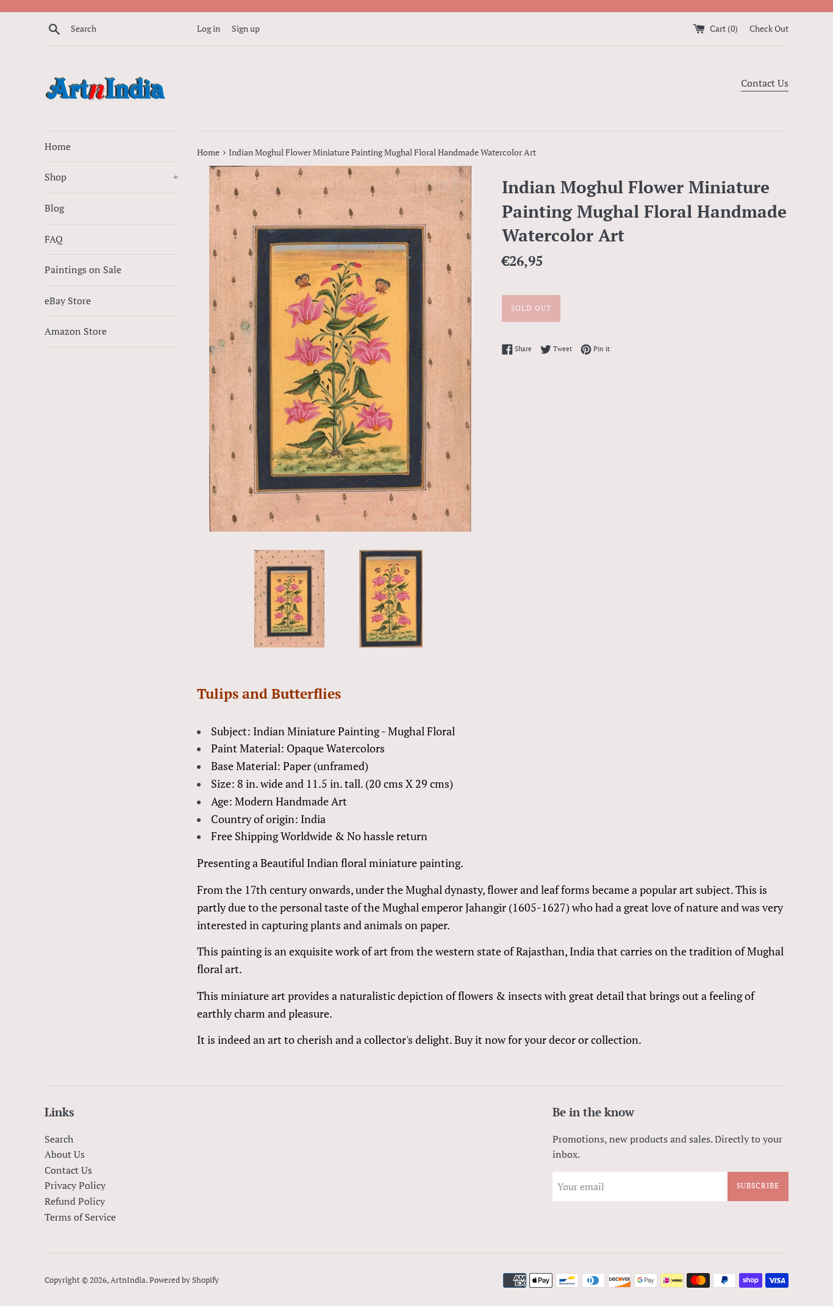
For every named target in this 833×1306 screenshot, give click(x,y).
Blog (54, 208)
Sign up (246, 28)
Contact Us (764, 83)
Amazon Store (76, 331)
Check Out (768, 28)
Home (58, 146)
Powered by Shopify (184, 1280)
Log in (208, 28)
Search (59, 1139)
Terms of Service (80, 1217)
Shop (112, 177)
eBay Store (68, 300)
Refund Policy (75, 1201)
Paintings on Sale (83, 269)
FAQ (54, 239)
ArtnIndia (128, 1280)
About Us (65, 1154)
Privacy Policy (75, 1185)
